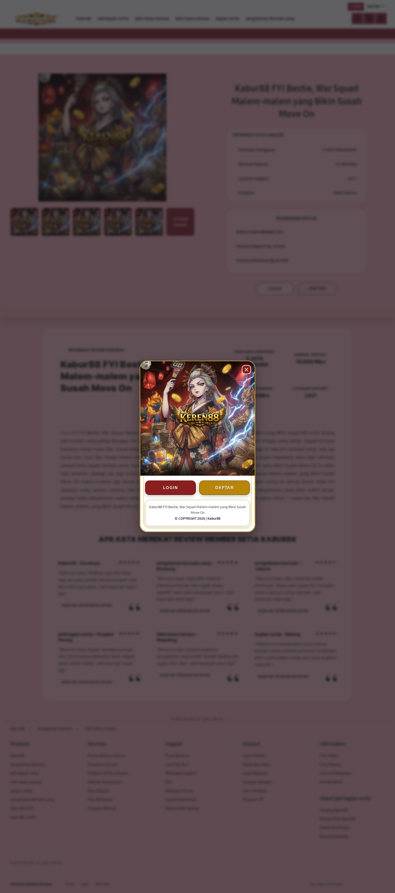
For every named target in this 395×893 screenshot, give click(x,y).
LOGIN (170, 488)
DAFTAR (224, 488)
